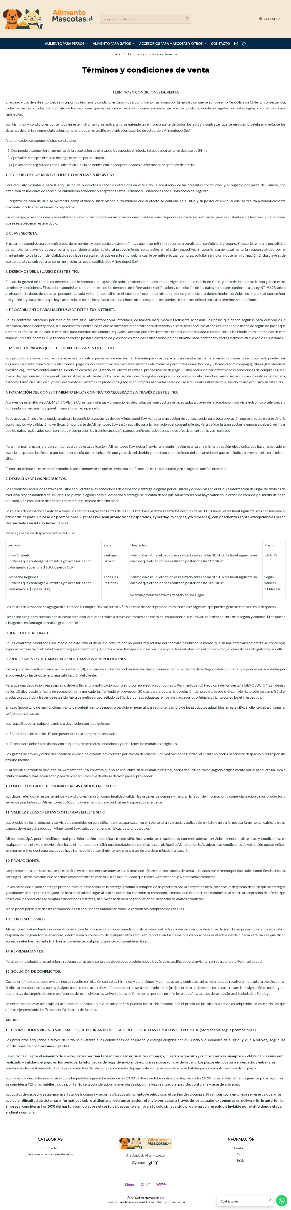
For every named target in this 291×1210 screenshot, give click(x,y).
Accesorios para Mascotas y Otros (171, 43)
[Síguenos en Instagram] (236, 43)
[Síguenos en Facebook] (244, 43)
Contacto (220, 43)
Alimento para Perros (64, 43)
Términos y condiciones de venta (50, 1154)
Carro (241, 1154)
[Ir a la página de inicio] (48, 19)
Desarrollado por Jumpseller (165, 1202)
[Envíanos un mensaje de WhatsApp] (281, 1200)
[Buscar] (187, 19)
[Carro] (285, 19)
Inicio (118, 54)
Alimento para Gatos (112, 43)
